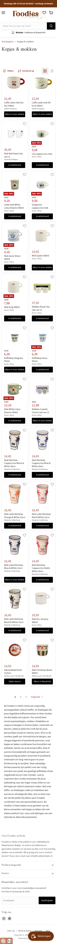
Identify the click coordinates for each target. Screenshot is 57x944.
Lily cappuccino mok (42, 154)
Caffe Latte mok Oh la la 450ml (41, 104)
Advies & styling (24, 930)
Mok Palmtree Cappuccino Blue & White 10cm (41, 463)
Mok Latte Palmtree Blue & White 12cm (13, 566)
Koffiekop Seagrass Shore (13, 359)
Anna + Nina (36, 156)
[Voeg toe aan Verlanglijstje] (24, 124)
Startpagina (7, 41)
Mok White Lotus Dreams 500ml (12, 411)
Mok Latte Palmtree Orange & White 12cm (14, 516)
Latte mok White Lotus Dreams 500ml (14, 206)
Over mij (11, 930)
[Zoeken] (51, 26)
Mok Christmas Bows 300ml (42, 671)
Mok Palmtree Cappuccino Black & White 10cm (14, 463)
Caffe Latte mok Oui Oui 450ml (14, 104)
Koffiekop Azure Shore (39, 359)
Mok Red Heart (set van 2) (13, 155)
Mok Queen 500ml (40, 255)
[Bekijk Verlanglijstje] (44, 12)
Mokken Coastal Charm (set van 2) (40, 411)
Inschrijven (47, 900)
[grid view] (44, 70)
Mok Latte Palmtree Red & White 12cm (41, 516)
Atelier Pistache (10, 108)
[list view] (51, 70)
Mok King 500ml (12, 307)
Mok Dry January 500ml (40, 620)
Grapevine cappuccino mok (40, 206)
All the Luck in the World (14, 676)
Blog (48, 930)
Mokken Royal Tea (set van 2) (41, 308)
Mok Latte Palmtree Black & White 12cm (13, 620)
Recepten (38, 930)
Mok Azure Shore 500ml (12, 257)
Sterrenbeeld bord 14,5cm (13, 671)
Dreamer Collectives (12, 469)
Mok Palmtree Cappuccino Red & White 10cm (41, 568)
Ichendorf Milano (11, 159)
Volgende (36, 697)
